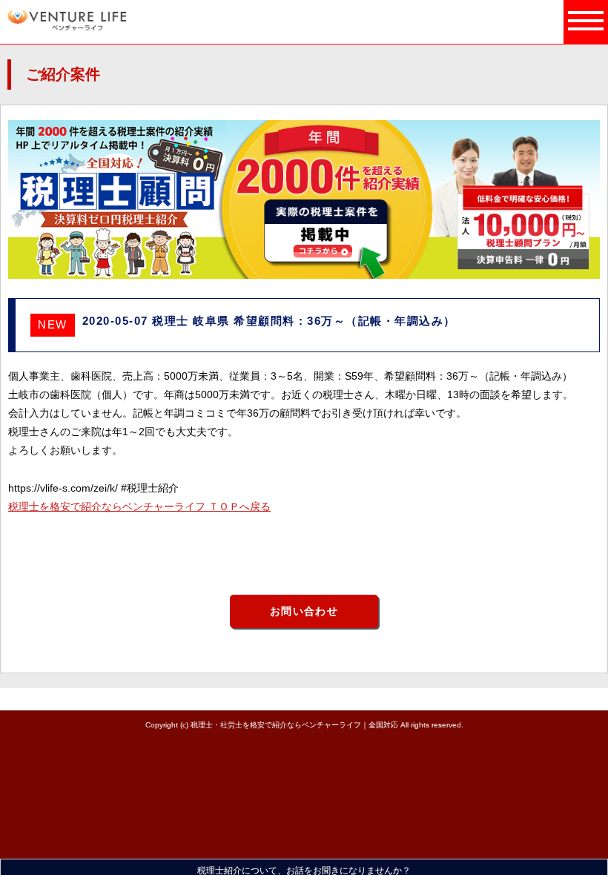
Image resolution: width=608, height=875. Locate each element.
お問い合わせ (304, 611)
